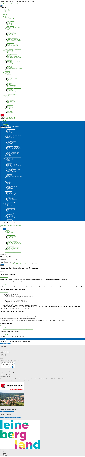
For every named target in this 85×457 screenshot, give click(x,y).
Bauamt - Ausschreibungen (13, 44)
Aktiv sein (7, 73)
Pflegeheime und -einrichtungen (14, 68)
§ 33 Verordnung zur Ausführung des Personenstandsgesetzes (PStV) (18, 329)
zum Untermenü (6, 13)
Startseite (5, 120)
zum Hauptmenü (6, 11)
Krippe (8, 52)
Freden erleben (8, 83)
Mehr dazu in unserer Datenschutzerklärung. (10, 3)
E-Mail (1, 358)
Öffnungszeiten (10, 29)
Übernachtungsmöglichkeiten (14, 88)
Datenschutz (5, 455)
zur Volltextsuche (7, 10)
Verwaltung (7, 28)
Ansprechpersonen (11, 30)
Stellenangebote (11, 21)
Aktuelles (7, 17)
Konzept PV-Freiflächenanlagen (14, 27)
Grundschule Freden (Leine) (13, 61)
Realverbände (10, 112)
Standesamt (10, 34)
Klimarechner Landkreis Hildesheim (13, 49)
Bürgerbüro (9, 35)
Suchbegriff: (3, 259)
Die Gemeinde (6, 95)
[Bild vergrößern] (20, 448)
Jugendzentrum (10, 62)
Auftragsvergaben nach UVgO (13, 45)
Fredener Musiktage (11, 86)
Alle (36, 263)
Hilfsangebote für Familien (13, 56)
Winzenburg (10, 107)
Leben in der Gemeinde (8, 50)
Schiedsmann (10, 37)
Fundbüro (9, 23)
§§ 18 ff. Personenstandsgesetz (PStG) (11, 327)
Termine (9, 22)
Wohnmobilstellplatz (11, 94)
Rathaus (4, 16)
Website (2, 356)
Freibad (9, 74)
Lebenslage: (3, 261)
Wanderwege (10, 80)
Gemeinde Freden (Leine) (6, 349)
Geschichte (9, 97)
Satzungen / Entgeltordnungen (14, 40)
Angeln (9, 79)
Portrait (6, 96)
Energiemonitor (10, 26)
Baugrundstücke (11, 24)
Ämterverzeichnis (11, 32)
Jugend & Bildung (9, 60)
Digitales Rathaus (9, 48)
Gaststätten (9, 89)
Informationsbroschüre (12, 91)
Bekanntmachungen (11, 20)
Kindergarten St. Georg (12, 54)
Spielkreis (9, 55)
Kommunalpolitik (9, 46)
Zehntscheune (10, 90)
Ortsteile (7, 102)
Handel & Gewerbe (11, 110)
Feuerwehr (7, 71)
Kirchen (7, 69)
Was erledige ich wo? (12, 33)
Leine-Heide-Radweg (12, 78)
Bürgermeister (10, 43)
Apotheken (9, 67)
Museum (9, 84)
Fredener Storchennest (12, 93)
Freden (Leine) (10, 105)
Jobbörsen (9, 111)
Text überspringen (4, 277)
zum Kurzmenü (6, 9)
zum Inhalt (5, 14)
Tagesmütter (10, 58)
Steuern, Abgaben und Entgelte (14, 39)
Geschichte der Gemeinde (13, 99)
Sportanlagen (10, 75)
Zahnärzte (9, 66)
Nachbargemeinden (11, 101)
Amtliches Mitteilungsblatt (13, 18)
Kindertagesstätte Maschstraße (14, 57)
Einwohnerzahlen (11, 100)
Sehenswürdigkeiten (11, 85)
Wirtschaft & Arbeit (9, 108)
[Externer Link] (42, 365)
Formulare (9, 41)
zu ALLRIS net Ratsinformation (7, 411)
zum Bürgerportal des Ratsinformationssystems (10, 417)
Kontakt (4, 453)
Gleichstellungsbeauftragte (13, 38)
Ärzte (8, 65)
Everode (9, 103)
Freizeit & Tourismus (7, 72)
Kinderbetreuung (9, 51)
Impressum (5, 122)
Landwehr (9, 106)
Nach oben (8, 343)
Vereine (9, 82)
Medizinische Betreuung (10, 63)
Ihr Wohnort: (3, 262)
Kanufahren (10, 77)
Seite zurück (3, 343)
